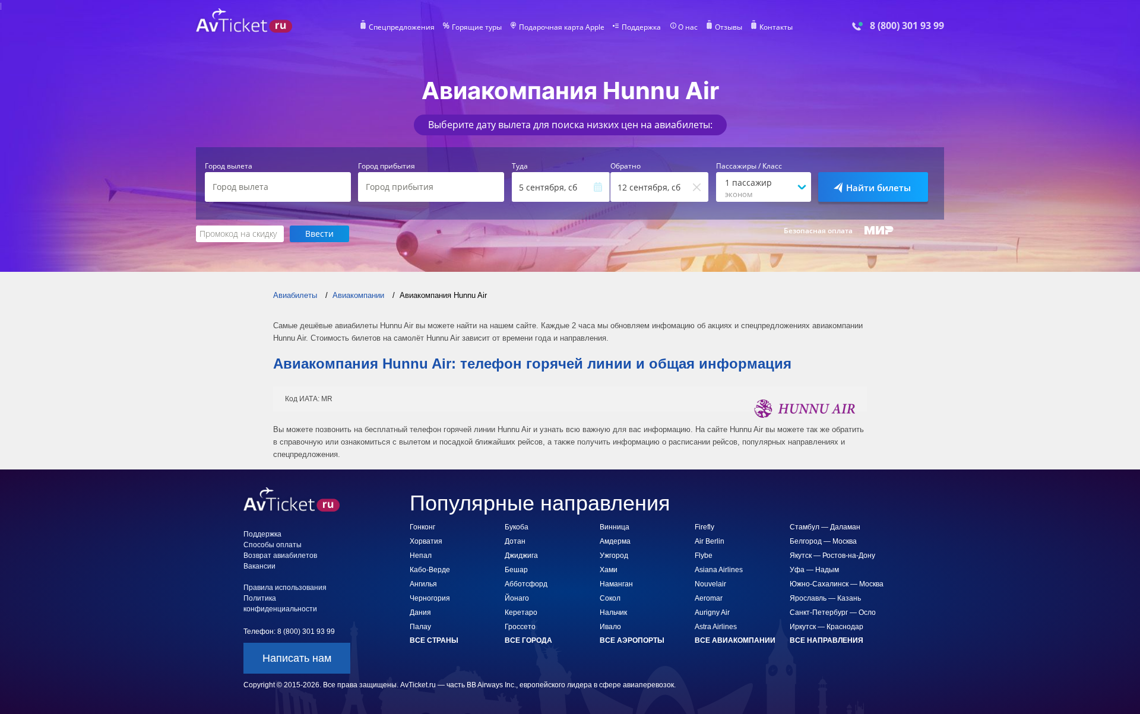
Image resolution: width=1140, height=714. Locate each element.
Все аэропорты (632, 640)
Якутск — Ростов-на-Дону (832, 555)
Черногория (430, 598)
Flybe (703, 555)
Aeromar (709, 598)
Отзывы (728, 27)
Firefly (704, 527)
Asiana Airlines (719, 570)
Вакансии (259, 566)
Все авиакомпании (735, 640)
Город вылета (228, 166)
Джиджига (521, 555)
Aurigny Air (712, 612)
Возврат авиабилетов (280, 555)
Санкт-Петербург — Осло (833, 612)
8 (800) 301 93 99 (907, 26)
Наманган (616, 584)
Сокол (610, 598)
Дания (420, 612)
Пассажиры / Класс (749, 166)
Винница (614, 527)
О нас (688, 27)
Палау (420, 627)
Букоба (516, 527)
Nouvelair (710, 584)
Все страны (434, 640)
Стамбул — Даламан (825, 527)
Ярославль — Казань (825, 598)
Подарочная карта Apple (561, 27)
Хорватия (426, 541)
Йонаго (517, 598)
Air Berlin (709, 541)
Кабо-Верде (430, 570)
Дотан (515, 541)
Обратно (625, 166)
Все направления (826, 640)
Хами (609, 570)
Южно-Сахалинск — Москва (837, 584)
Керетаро (521, 612)
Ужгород (614, 555)
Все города (528, 640)
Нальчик (613, 612)
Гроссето (520, 627)
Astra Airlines (716, 627)
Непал (421, 555)
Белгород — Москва (823, 541)
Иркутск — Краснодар (826, 627)
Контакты (776, 27)
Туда (520, 166)
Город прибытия (386, 166)
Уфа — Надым (814, 570)
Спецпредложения (402, 27)
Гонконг (422, 527)
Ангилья (423, 584)
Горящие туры (477, 27)
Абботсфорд (526, 584)
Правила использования (285, 587)
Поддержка (641, 27)
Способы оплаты (272, 545)
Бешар (516, 570)
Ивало (610, 627)
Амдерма (615, 541)
